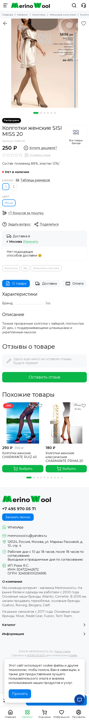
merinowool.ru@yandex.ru (27, 536)
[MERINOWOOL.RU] (30, 5)
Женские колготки (63, 14)
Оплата (78, 283)
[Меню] (5, 5)
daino (9, 203)
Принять (20, 694)
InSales (73, 655)
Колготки (38, 14)
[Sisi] (76, 136)
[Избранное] (83, 23)
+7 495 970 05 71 (19, 509)
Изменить (30, 241)
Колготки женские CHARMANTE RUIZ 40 (19, 455)
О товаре (19, 283)
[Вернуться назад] (5, 23)
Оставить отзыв (44, 377)
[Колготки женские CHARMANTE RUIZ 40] (22, 423)
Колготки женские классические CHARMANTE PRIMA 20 (64, 457)
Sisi (25, 268)
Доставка (49, 283)
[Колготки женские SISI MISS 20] (44, 63)
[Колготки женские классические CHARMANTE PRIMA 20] (66, 423)
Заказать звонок (17, 517)
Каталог (22, 14)
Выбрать (25, 469)
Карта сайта (62, 651)
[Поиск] (74, 5)
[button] (35, 113)
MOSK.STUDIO (36, 655)
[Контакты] (83, 5)
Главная (7, 14)
